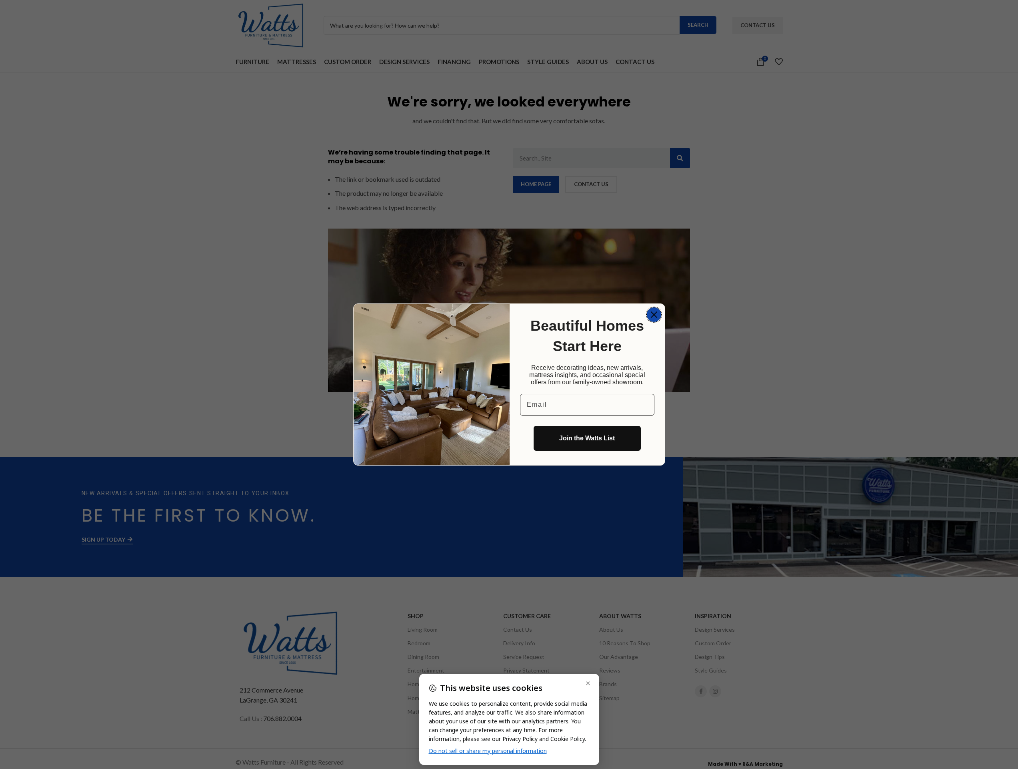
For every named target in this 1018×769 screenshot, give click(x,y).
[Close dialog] (654, 314)
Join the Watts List (587, 438)
